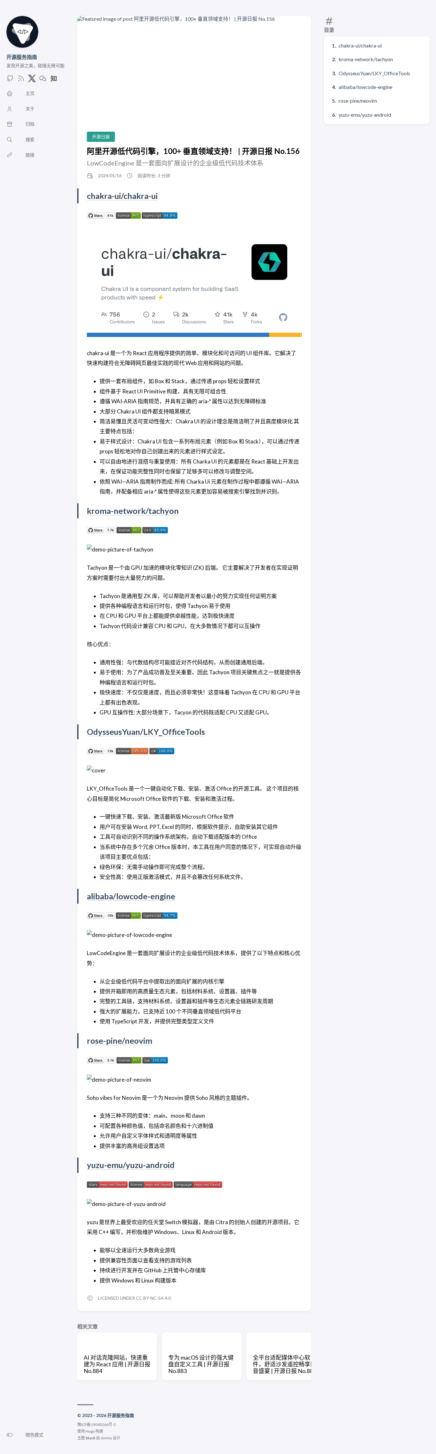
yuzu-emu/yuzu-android (365, 115)
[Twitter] (32, 80)
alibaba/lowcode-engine (365, 87)
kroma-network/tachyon (366, 59)
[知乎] (53, 80)
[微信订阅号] (43, 80)
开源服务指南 (21, 57)
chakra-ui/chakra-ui (360, 45)
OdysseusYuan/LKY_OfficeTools (374, 73)
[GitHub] (10, 80)
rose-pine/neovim (358, 101)
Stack (90, 1438)
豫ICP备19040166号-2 (96, 1424)
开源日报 (101, 136)
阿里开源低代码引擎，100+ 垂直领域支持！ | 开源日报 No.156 (193, 151)
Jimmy (106, 1438)
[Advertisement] (194, 79)
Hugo (90, 1431)
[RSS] (21, 80)
